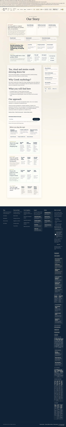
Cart (62, 9)
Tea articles (15, 225)
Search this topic (13, 136)
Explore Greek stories (28, 112)
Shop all (8, 9)
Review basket (42, 424)
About (25, 9)
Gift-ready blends (57, 327)
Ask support (52, 60)
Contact (28, 9)
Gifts (18, 9)
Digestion (49, 88)
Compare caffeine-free (21, 136)
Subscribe (58, 244)
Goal (34, 9)
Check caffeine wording (49, 424)
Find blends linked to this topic (15, 116)
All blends (5, 215)
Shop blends (57, 253)
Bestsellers (5, 218)
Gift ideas (5, 223)
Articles (21, 9)
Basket (50, 9)
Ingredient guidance (27, 220)
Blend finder (15, 215)
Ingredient (37, 9)
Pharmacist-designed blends (27, 217)
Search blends (36, 119)
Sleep (46, 88)
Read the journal (27, 226)
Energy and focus (16, 218)
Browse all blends (30, 136)
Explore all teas (12, 112)
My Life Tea (5, 9)
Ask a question (57, 255)
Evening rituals (16, 223)
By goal (11, 9)
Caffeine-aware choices (26, 223)
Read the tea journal (19, 112)
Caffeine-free (14, 9)
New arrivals (5, 220)
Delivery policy (55, 424)
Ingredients (46, 9)
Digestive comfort (16, 220)
